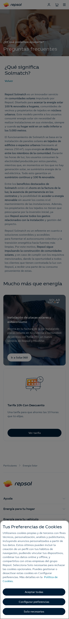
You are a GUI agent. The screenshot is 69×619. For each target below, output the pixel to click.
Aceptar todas (34, 592)
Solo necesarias (34, 611)
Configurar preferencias (34, 601)
